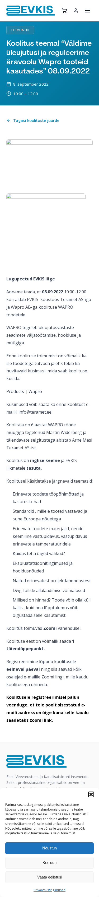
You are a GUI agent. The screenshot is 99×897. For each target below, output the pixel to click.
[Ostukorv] (64, 10)
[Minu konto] (75, 10)
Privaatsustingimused (49, 890)
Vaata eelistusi (49, 877)
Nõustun (49, 848)
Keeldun (49, 862)
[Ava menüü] (87, 10)
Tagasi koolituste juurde (36, 120)
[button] (91, 794)
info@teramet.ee (34, 412)
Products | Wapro (24, 391)
